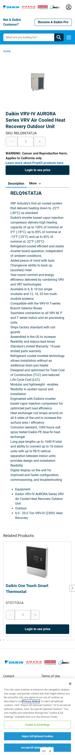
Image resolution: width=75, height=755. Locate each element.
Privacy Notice (31, 701)
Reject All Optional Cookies (37, 736)
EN (43, 751)
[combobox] (47, 751)
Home (7, 51)
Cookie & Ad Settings (37, 724)
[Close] (70, 683)
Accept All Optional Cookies (37, 747)
